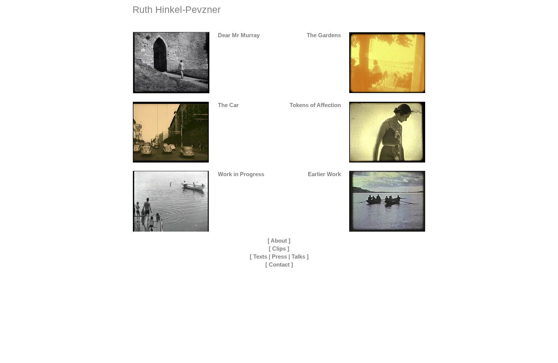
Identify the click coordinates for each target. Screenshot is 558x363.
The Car (228, 105)
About (279, 240)
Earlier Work (324, 174)
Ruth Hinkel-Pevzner (176, 9)
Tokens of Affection (315, 105)
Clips (279, 248)
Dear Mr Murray (239, 35)
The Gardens (324, 35)
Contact (279, 264)
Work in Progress (241, 174)
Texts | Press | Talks (279, 256)
